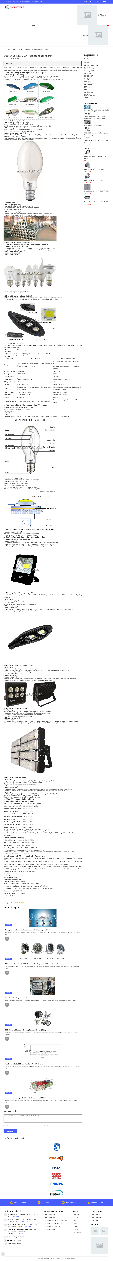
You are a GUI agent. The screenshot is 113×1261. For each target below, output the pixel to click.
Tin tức (86, 57)
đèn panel (87, 72)
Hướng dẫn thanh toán (49, 1214)
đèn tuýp (86, 64)
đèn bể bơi (87, 80)
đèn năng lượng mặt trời (91, 65)
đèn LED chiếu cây (89, 83)
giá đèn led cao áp (54, 851)
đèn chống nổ (88, 76)
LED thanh (87, 87)
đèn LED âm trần (89, 70)
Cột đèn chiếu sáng (9, 876)
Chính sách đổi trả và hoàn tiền (52, 1226)
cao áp (20, 49)
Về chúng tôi (77, 1232)
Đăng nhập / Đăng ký (102, 1)
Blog (9, 49)
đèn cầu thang (88, 84)
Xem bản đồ (16, 1216)
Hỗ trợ (91, 1)
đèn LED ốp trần (89, 68)
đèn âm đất (87, 94)
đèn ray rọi (87, 67)
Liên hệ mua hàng (96, 1217)
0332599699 (21, 1237)
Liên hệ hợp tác (96, 1214)
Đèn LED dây (88, 89)
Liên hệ (76, 1229)
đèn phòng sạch (88, 75)
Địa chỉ (85, 1)
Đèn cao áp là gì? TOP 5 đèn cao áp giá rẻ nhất (36, 49)
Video (86, 97)
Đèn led (32, 25)
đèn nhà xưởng (88, 92)
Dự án (75, 1226)
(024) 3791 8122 (17, 1240)
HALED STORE (9, 858)
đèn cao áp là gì (64, 67)
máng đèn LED (88, 81)
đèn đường (87, 61)
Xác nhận (10, 1131)
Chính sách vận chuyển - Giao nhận (53, 1223)
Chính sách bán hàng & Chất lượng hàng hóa (55, 1220)
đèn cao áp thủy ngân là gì (18, 135)
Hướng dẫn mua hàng (49, 1217)
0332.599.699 (12, 871)
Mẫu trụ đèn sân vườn (10, 877)
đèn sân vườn (88, 73)
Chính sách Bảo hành (49, 1229)
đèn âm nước (88, 78)
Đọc (7, 938)
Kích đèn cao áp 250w (18, 209)
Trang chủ (76, 1214)
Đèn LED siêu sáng (89, 95)
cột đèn (86, 86)
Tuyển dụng (95, 1220)
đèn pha (86, 62)
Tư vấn (14, 49)
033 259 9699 (102, 16)
